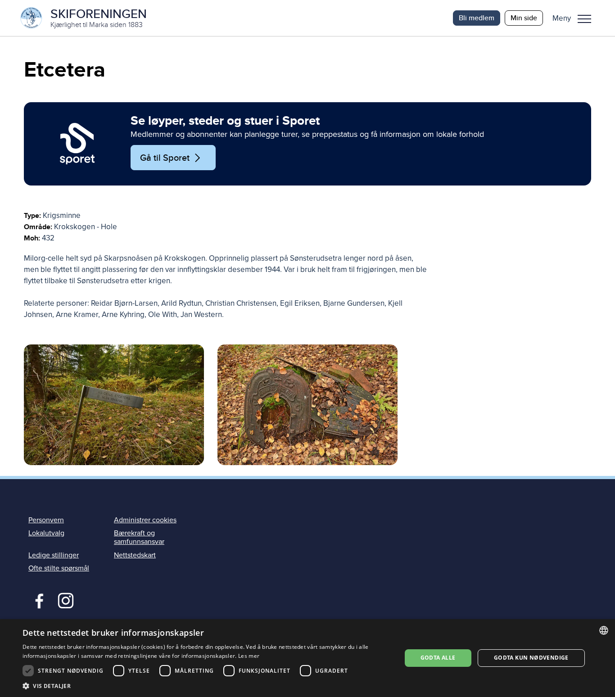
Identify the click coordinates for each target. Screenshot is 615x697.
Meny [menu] (584, 18)
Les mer (248, 656)
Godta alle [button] (438, 657)
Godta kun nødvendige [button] (531, 657)
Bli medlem (476, 18)
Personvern (46, 520)
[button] (575, 18)
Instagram (65, 600)
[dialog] (307, 658)
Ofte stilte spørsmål (58, 568)
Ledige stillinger (53, 555)
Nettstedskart (135, 555)
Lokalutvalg (46, 533)
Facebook (37, 600)
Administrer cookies (145, 520)
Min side (524, 18)
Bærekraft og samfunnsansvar (139, 537)
